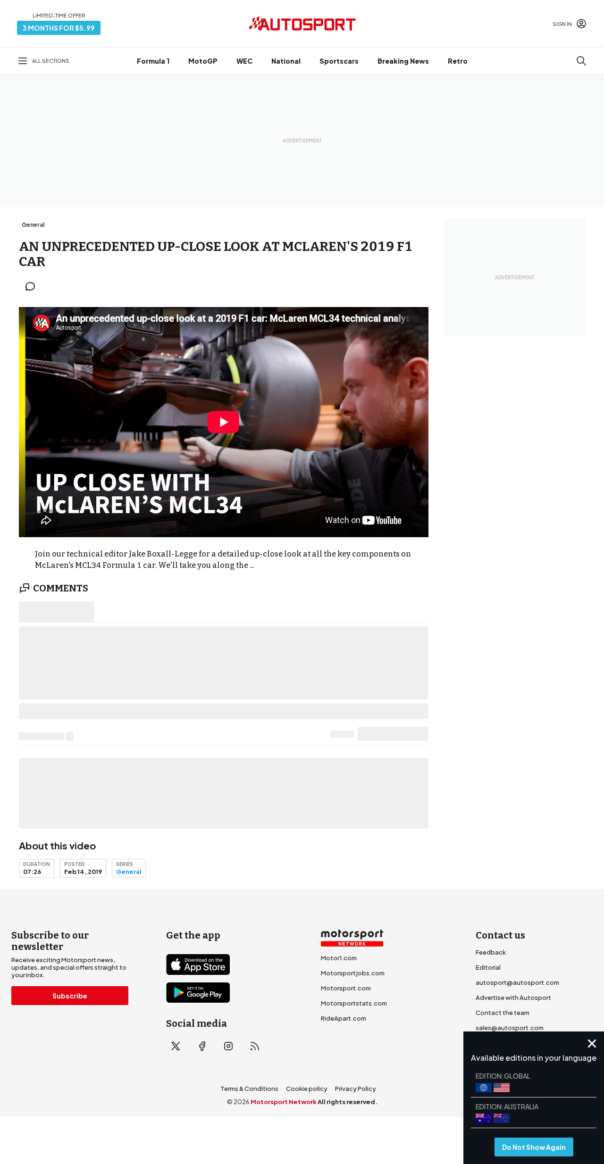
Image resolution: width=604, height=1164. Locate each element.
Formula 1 (153, 61)
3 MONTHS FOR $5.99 (59, 28)
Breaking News (403, 61)
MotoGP (203, 61)
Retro (458, 61)
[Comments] (33, 286)
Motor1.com (339, 958)
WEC (244, 61)
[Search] (581, 60)
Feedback (491, 952)
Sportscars (339, 61)
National (286, 61)
